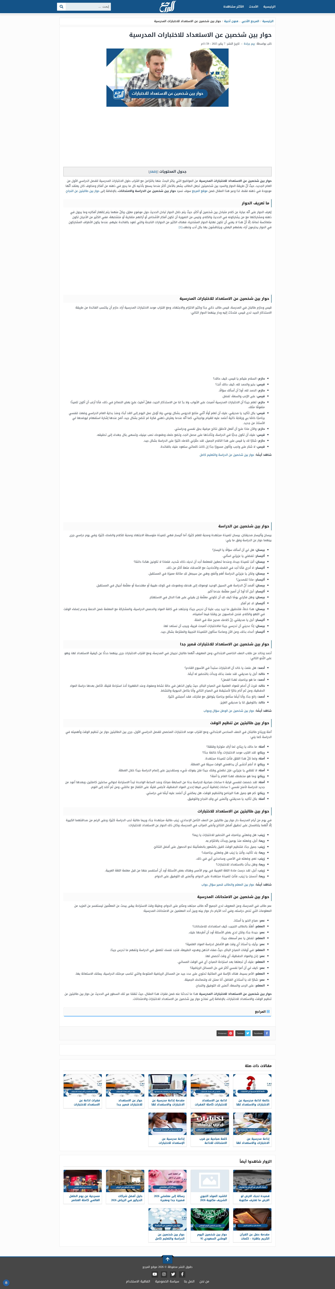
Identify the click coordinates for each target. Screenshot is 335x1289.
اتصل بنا (189, 1281)
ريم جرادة (249, 43)
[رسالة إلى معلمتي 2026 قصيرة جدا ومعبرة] (168, 1181)
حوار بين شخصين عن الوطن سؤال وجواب (229, 710)
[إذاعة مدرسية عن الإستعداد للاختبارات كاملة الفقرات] (168, 1124)
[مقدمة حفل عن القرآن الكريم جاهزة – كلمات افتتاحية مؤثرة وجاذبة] (252, 1219)
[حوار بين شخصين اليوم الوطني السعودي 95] (210, 1219)
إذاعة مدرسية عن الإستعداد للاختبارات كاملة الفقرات (172, 1143)
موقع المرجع (200, 191)
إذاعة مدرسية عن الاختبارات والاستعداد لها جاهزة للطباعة (252, 1143)
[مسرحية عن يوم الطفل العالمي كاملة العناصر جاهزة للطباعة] (83, 1181)
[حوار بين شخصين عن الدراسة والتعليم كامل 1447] (168, 1219)
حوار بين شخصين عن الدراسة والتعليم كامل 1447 (170, 1239)
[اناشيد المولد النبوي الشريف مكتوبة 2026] (210, 1181)
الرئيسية (269, 6)
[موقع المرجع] (167, 7)
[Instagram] (164, 1274)
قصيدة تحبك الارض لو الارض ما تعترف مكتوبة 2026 (254, 1200)
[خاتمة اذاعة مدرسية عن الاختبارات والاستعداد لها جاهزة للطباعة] (252, 1085)
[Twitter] (173, 1274)
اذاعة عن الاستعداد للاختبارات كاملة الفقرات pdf (211, 1104)
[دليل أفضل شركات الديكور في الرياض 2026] (125, 1181)
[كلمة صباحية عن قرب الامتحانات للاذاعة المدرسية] (210, 1124)
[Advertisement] (167, 138)
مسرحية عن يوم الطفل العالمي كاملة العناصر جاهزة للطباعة (84, 1200)
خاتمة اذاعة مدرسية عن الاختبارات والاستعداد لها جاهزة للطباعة (252, 1104)
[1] (180, 227)
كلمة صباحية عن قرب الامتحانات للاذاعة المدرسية (213, 1143)
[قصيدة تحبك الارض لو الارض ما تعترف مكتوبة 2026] (252, 1181)
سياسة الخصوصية (167, 1281)
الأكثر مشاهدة (233, 6)
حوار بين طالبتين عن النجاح (82, 191)
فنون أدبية (231, 21)
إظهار (153, 172)
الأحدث (253, 6)
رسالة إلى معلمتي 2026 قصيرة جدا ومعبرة (169, 1198)
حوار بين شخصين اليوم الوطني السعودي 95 (212, 1237)
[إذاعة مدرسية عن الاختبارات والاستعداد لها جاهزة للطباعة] (252, 1124)
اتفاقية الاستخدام (138, 1281)
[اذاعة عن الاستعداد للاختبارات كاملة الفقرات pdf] (210, 1085)
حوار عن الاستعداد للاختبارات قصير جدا (129, 1102)
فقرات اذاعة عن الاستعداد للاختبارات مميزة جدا (87, 1104)
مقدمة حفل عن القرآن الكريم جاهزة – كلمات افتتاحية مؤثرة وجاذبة (254, 1239)
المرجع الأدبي (250, 21)
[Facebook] (182, 1274)
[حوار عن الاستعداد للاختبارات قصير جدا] (125, 1085)
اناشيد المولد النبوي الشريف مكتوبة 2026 (213, 1198)
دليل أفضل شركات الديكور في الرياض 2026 (126, 1198)
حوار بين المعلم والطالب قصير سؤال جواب (227, 884)
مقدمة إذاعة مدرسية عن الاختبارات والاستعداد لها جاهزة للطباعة (168, 1104)
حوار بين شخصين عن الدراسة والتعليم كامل (227, 455)
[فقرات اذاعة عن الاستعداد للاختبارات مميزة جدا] (83, 1085)
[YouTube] (155, 1274)
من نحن (204, 1281)
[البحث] (61, 6)
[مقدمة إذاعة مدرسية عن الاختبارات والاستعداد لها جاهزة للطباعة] (168, 1085)
